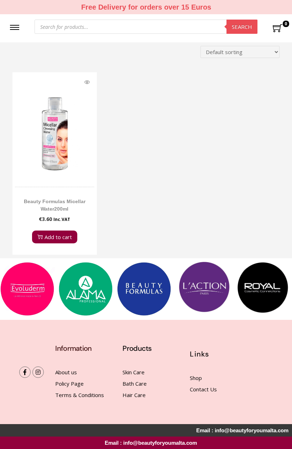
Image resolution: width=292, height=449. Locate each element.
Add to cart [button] (58, 237)
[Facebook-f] (25, 372)
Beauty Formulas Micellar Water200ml (54, 205)
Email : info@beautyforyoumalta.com (151, 443)
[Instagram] (38, 372)
